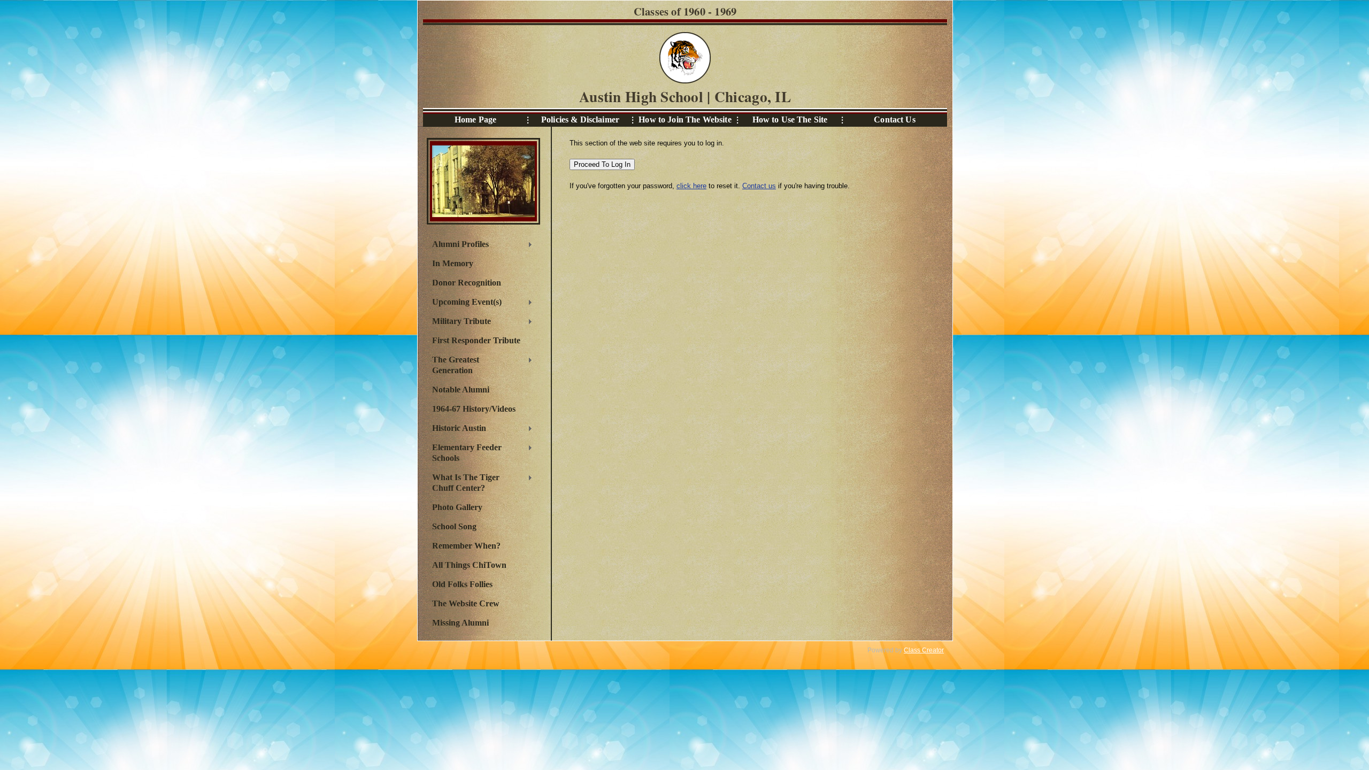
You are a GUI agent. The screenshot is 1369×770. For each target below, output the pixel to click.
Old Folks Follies (462, 584)
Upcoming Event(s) (464, 303)
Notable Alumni (460, 389)
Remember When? (466, 545)
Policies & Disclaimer (580, 119)
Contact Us (894, 119)
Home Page (475, 119)
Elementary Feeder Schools (464, 453)
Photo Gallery (457, 507)
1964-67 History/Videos (474, 408)
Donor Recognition (466, 282)
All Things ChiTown (469, 564)
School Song (454, 526)
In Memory (452, 263)
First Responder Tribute (476, 340)
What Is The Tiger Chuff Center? (463, 482)
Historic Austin (456, 429)
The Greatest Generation (453, 365)
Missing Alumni (460, 622)
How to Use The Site (790, 119)
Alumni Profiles (458, 245)
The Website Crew (465, 603)
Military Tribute (459, 322)
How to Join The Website (685, 119)
